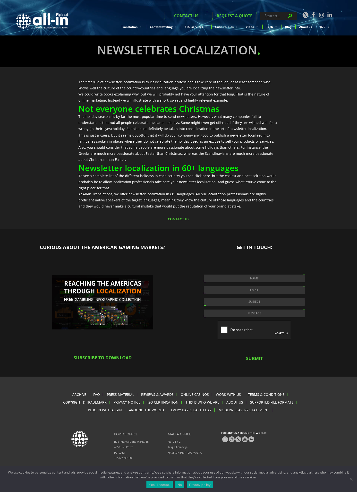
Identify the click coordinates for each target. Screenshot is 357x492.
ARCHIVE (79, 394)
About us (305, 27)
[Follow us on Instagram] (321, 15)
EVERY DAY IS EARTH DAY (191, 410)
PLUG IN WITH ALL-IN (105, 410)
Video (250, 27)
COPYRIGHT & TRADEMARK (85, 402)
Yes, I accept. (159, 485)
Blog (288, 27)
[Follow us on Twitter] (305, 15)
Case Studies (224, 27)
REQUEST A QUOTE (234, 15)
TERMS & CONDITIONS (266, 394)
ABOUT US (234, 402)
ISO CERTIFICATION (162, 402)
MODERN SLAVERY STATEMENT (244, 410)
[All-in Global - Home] (42, 21)
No (180, 485)
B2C (322, 27)
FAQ (96, 394)
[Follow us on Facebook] (313, 14)
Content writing (161, 27)
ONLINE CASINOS (195, 394)
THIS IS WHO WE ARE (202, 402)
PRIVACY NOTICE (127, 402)
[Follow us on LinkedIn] (330, 14)
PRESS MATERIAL (120, 394)
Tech (269, 27)
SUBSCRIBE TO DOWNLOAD (103, 358)
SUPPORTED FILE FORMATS (272, 402)
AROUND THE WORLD (146, 410)
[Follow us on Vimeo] (245, 439)
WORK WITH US (228, 394)
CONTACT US (186, 15)
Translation (129, 27)
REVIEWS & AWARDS (157, 394)
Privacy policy (200, 485)
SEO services (194, 27)
